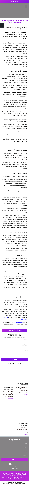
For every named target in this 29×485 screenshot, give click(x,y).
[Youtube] (14, 464)
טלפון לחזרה (24, 345)
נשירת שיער (24, 187)
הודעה (26, 350)
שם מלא (26, 340)
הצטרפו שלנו (19, 322)
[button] (26, 6)
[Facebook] (18, 464)
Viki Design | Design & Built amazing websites (14, 483)
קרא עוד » (25, 394)
